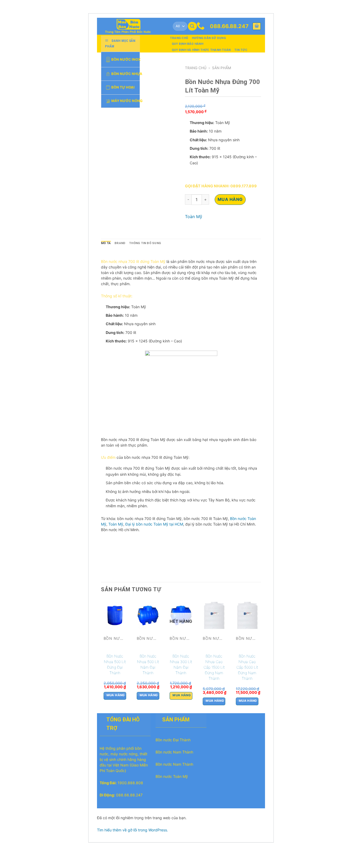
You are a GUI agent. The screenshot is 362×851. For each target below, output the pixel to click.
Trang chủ (179, 38)
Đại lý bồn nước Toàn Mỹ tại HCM (153, 524)
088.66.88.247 (229, 26)
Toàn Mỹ (193, 216)
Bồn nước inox (125, 59)
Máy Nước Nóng (125, 101)
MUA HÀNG (230, 199)
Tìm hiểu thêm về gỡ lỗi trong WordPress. (132, 830)
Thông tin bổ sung (145, 243)
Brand (119, 243)
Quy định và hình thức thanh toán (201, 50)
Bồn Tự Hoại (123, 87)
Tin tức (240, 50)
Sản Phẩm (221, 68)
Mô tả (106, 243)
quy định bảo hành (187, 44)
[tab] (106, 243)
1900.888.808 (130, 783)
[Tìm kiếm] (192, 26)
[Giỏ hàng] (257, 26)
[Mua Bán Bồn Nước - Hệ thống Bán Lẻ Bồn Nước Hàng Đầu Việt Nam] (130, 26)
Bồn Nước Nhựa (125, 74)
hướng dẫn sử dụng (209, 38)
